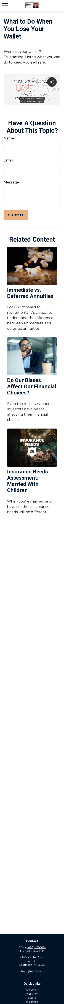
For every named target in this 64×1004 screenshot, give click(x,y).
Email (9, 160)
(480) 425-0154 (36, 947)
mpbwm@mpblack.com (32, 971)
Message (11, 182)
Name (9, 138)
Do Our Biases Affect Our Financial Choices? (31, 386)
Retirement (32, 989)
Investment (32, 993)
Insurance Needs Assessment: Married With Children (27, 480)
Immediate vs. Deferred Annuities (30, 293)
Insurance (32, 1001)
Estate (32, 997)
